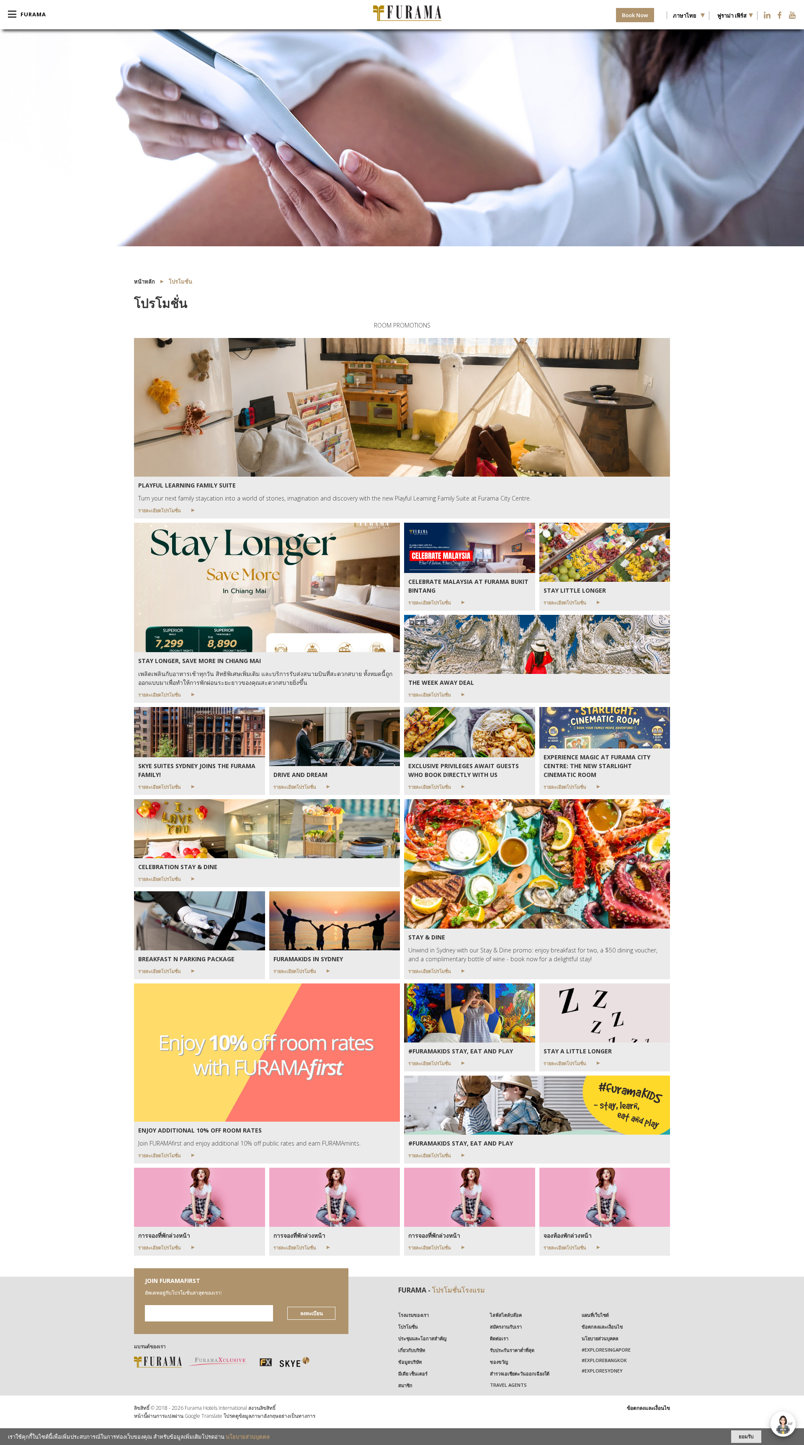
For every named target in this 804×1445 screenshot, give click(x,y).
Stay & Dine (426, 937)
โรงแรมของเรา (413, 1315)
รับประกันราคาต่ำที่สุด (512, 1350)
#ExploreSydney (602, 1371)
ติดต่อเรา (499, 1338)
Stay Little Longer (575, 590)
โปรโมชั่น (408, 1327)
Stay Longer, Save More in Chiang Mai (199, 661)
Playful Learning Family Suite (187, 485)
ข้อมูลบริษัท (410, 1362)
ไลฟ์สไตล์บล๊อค (506, 1315)
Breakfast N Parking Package (186, 959)
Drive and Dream (300, 775)
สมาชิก (405, 1385)
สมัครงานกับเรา (506, 1327)
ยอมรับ (746, 1436)
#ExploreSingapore (606, 1350)
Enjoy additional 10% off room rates (200, 1130)
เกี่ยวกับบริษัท (411, 1350)
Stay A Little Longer (578, 1051)
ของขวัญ (499, 1362)
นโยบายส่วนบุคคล (600, 1338)
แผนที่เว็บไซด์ (595, 1315)
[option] (402, 137)
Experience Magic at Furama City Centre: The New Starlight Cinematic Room (597, 766)
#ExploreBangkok (604, 1360)
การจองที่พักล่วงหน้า (164, 1235)
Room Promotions (402, 325)
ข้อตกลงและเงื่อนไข (602, 1327)
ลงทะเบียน (311, 1313)
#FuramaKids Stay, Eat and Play (460, 1051)
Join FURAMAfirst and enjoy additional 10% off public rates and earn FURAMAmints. (250, 1143)
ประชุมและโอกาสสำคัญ (422, 1338)
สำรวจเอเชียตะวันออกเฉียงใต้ (519, 1373)
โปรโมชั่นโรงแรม (458, 1290)
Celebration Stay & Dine (177, 867)
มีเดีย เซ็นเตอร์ (413, 1373)
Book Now (635, 15)
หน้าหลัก (144, 281)
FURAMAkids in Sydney (308, 959)
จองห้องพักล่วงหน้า (568, 1235)
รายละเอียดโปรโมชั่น (159, 510)
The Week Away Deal (441, 682)
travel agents (508, 1385)
